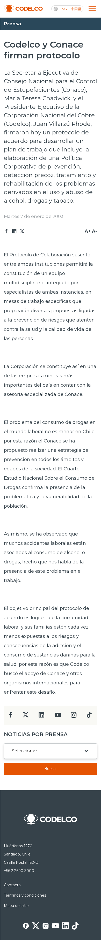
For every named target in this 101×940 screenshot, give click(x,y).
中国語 (76, 9)
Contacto (12, 885)
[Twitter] (22, 231)
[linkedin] (42, 716)
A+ (88, 231)
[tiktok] (89, 716)
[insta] (74, 716)
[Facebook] (6, 231)
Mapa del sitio (16, 905)
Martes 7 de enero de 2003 (33, 216)
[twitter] (25, 716)
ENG (63, 9)
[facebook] (10, 716)
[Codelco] (23, 9)
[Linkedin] (14, 231)
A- (94, 231)
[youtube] (57, 716)
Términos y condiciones (25, 895)
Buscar (50, 768)
